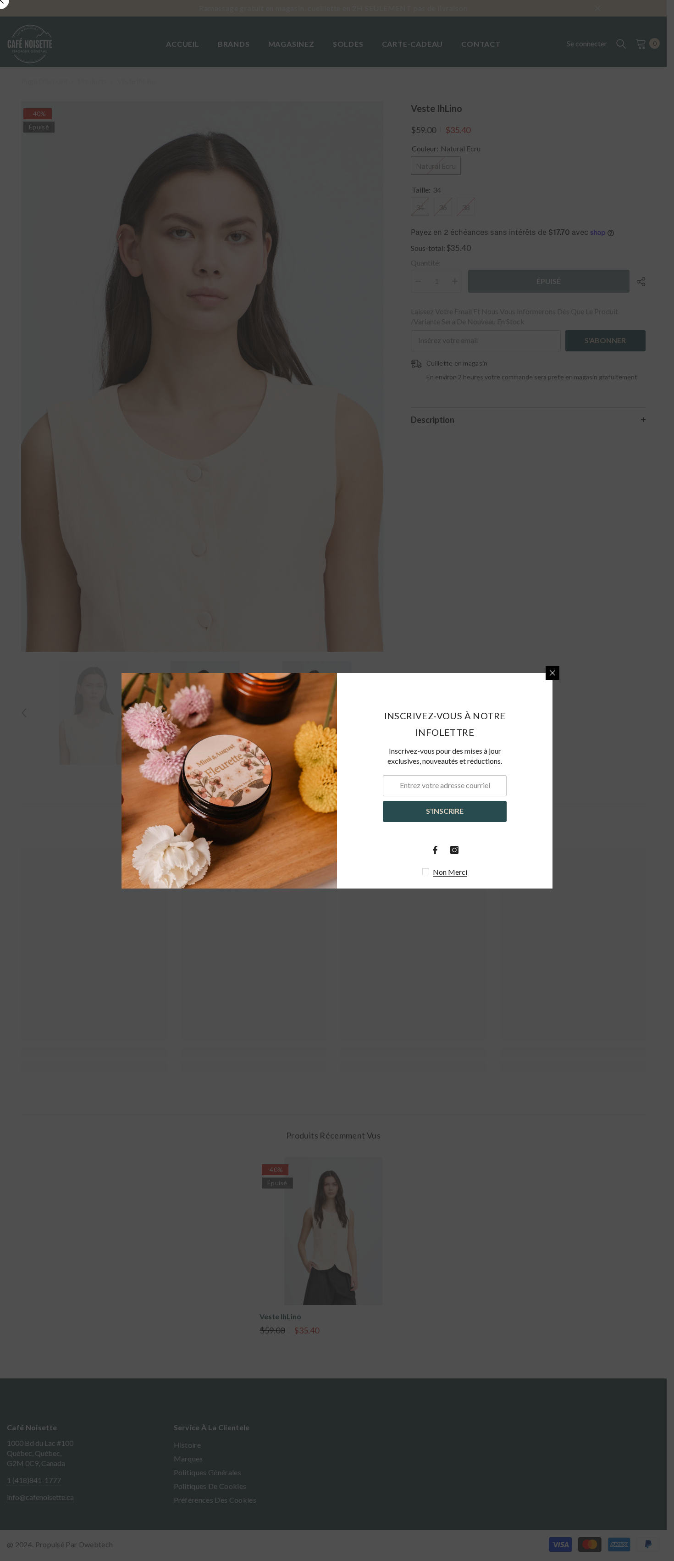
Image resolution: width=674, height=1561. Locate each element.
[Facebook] (435, 850)
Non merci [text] (450, 871)
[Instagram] (454, 850)
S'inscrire (445, 810)
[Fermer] (552, 673)
